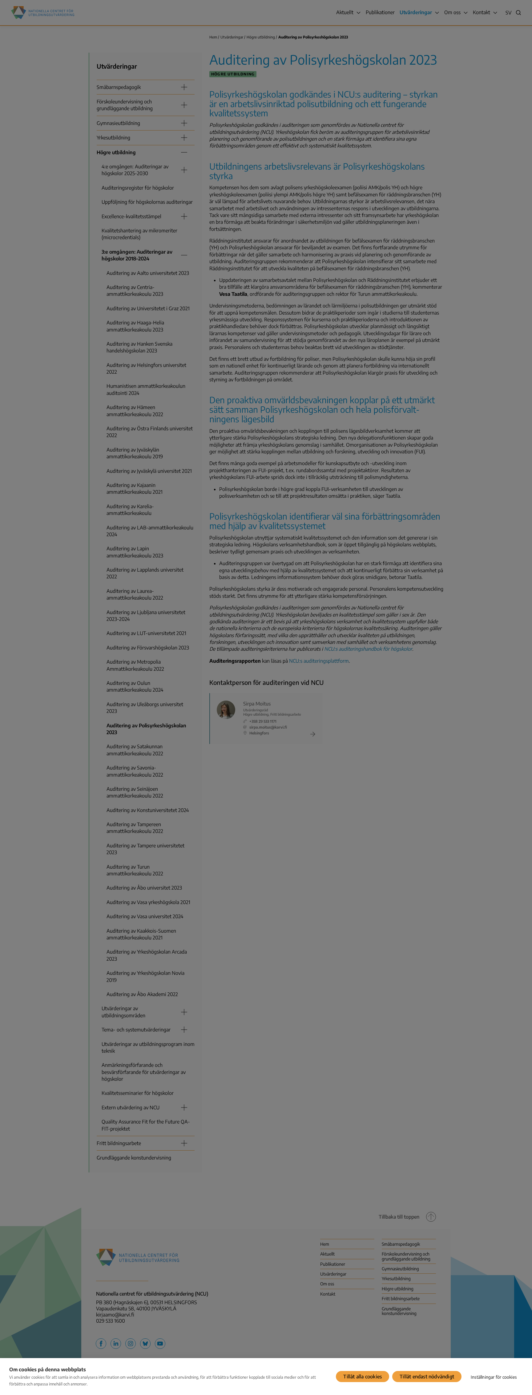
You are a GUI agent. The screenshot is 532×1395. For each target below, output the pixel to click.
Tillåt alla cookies (362, 1376)
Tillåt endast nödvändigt (427, 1376)
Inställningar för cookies (494, 1377)
